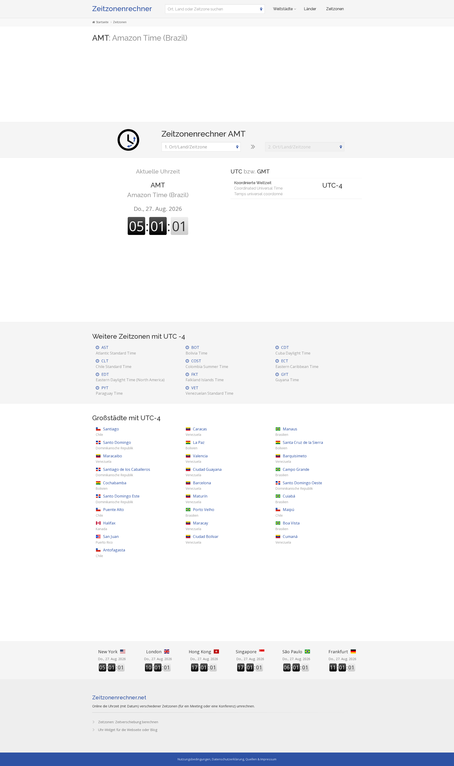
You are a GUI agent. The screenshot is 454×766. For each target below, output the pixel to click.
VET (209, 390)
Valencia (197, 458)
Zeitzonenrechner (122, 8)
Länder (310, 9)
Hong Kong (200, 651)
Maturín (196, 498)
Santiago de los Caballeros (123, 472)
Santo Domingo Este (118, 498)
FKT (205, 377)
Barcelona (198, 485)
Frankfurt (338, 651)
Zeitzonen (335, 9)
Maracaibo (109, 458)
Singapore (246, 651)
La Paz (195, 445)
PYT (109, 390)
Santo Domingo (114, 445)
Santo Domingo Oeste (298, 485)
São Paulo (292, 651)
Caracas (196, 431)
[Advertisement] (227, 84)
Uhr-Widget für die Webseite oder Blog (127, 729)
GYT (287, 377)
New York (108, 651)
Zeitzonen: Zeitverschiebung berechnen (127, 722)
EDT (130, 377)
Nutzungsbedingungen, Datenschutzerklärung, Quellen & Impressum (227, 759)
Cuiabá (285, 498)
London (154, 651)
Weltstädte (283, 9)
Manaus (286, 431)
